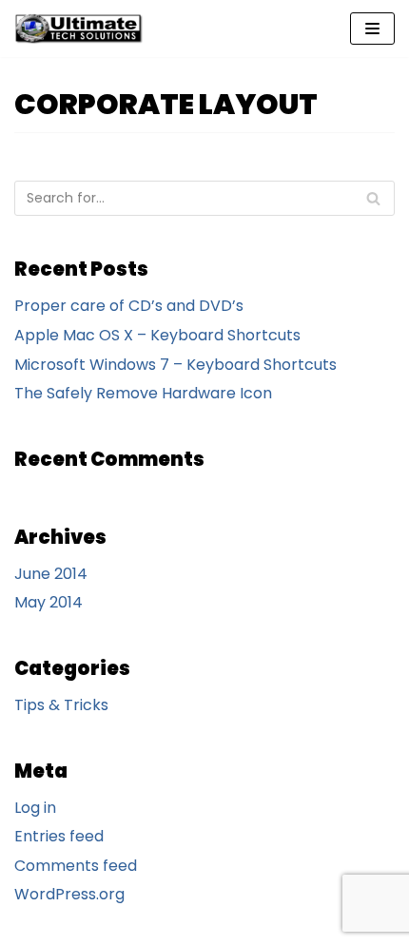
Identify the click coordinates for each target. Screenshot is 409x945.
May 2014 (48, 602)
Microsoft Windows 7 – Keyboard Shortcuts (175, 365)
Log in (35, 808)
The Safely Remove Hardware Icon (143, 393)
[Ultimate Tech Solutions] (83, 28)
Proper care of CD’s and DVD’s (128, 306)
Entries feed (59, 836)
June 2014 (51, 574)
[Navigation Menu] (372, 28)
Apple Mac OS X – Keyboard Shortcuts (157, 335)
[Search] (373, 198)
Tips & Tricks (61, 705)
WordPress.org (69, 894)
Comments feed (75, 866)
